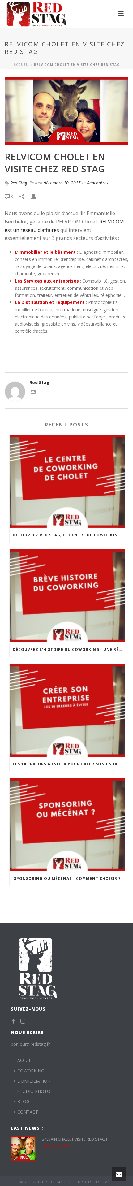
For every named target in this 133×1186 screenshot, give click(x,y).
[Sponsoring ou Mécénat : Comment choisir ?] (67, 824)
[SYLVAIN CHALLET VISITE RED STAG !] (23, 1148)
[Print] (36, 196)
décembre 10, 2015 (62, 183)
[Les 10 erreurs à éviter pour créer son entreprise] (67, 710)
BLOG (23, 1101)
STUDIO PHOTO (33, 1091)
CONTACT (27, 1112)
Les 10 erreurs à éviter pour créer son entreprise (69, 764)
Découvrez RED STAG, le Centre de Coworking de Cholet (69, 535)
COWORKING (30, 1071)
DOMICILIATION (34, 1081)
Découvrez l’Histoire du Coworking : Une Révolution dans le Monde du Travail (69, 649)
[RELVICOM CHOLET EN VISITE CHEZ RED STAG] (66, 111)
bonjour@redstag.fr (30, 1044)
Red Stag (18, 183)
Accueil (21, 65)
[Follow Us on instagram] (22, 1021)
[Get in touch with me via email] (33, 393)
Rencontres (97, 183)
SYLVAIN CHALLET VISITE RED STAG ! (74, 1139)
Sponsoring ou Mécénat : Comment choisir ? (67, 878)
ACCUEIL (26, 1060)
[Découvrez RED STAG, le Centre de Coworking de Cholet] (67, 481)
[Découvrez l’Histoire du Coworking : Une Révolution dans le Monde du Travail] (67, 595)
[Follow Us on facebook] (13, 1021)
